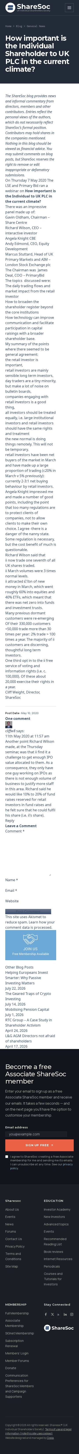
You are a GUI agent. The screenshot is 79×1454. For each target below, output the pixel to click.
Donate (10, 1368)
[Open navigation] (69, 7)
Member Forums (17, 1361)
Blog (19, 26)
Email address (16, 1127)
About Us (12, 1209)
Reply (9, 820)
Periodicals (52, 1266)
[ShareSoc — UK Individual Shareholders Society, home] (27, 8)
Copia (50, 1438)
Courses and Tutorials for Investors (53, 1279)
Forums (10, 1231)
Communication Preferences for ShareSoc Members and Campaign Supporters (19, 1386)
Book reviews (53, 1252)
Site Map (11, 1266)
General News (36, 26)
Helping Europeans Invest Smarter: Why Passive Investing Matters (26, 977)
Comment (15, 831)
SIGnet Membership (19, 1333)
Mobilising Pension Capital (27, 1009)
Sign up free (37, 1145)
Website (12, 901)
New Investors (54, 1217)
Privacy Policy (14, 1246)
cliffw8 (10, 730)
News (9, 1224)
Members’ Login (17, 1353)
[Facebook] (46, 1314)
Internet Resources (58, 1259)
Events (10, 1217)
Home (8, 26)
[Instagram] (72, 1314)
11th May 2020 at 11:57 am (27, 736)
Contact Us (13, 1239)
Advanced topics (56, 1224)
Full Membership (17, 1313)
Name (11, 880)
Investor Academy (57, 1209)
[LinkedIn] (65, 1314)
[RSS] (59, 1314)
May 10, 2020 (30, 713)
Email (11, 890)
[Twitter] (52, 1314)
